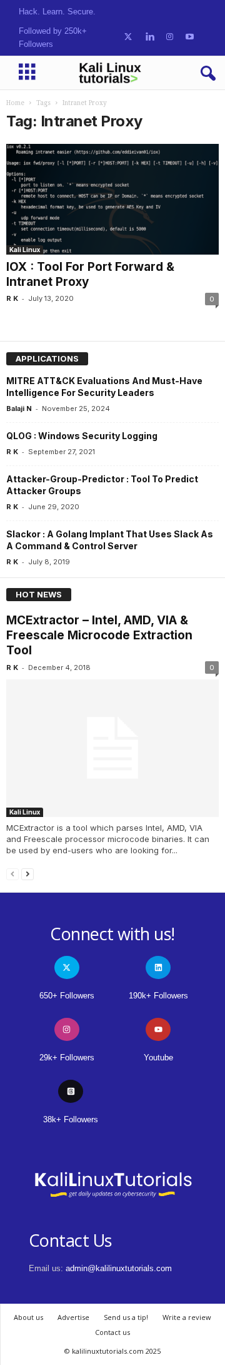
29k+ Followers (66, 1057)
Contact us (112, 1332)
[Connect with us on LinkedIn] (150, 37)
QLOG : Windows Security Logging (82, 435)
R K (12, 298)
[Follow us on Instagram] (169, 37)
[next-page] (27, 873)
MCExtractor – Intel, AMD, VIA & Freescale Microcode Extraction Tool (99, 635)
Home (15, 102)
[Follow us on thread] (70, 1091)
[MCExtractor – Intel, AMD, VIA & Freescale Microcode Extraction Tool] (112, 748)
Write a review (186, 1317)
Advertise (73, 1317)
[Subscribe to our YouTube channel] (190, 37)
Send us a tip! (126, 1317)
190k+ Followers (158, 995)
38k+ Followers (70, 1119)
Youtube (158, 1057)
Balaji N (19, 408)
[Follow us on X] (128, 37)
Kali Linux (24, 249)
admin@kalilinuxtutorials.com (119, 1268)
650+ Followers (66, 995)
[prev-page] (12, 873)
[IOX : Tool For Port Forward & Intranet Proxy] (112, 199)
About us (28, 1317)
